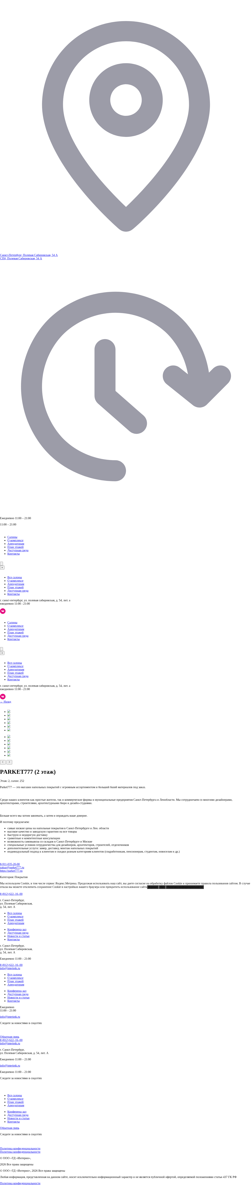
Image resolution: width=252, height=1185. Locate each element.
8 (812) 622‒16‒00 (11, 893)
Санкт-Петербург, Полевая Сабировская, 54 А (29, 255)
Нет (162, 887)
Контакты (13, 553)
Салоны (12, 537)
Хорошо (153, 887)
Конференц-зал (16, 929)
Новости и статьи (18, 936)
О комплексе (15, 540)
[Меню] (1, 564)
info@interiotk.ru (10, 968)
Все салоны (14, 577)
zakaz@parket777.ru (12, 867)
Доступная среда (17, 550)
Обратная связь (9, 1036)
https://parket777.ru (11, 870)
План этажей (15, 547)
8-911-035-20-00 (10, 864)
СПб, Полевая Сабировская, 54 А (21, 258)
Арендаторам (15, 543)
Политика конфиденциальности (184, 887)
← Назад (5, 701)
